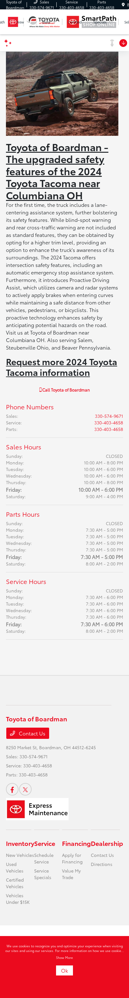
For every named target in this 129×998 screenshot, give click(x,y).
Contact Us (31, 733)
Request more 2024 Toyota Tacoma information (61, 366)
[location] (123, 4)
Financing (76, 843)
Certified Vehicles (15, 883)
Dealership (107, 843)
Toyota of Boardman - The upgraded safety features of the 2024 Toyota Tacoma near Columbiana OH (57, 171)
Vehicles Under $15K (18, 898)
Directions (101, 864)
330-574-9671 (109, 416)
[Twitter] (25, 789)
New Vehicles (20, 855)
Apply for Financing (72, 858)
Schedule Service (44, 858)
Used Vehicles (14, 867)
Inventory (20, 843)
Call (65, 389)
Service (44, 843)
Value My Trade (71, 873)
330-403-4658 (108, 422)
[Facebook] (12, 789)
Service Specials (42, 873)
